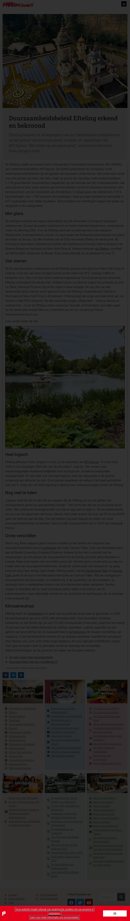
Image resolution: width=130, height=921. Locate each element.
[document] (65, 460)
